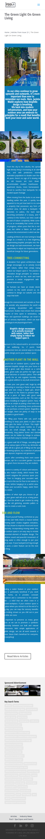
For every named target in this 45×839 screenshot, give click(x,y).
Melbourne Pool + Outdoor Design (17, 733)
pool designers (11, 787)
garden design (10, 717)
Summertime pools (18, 798)
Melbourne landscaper (13, 725)
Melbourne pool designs (14, 760)
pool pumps (10, 794)
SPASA (8, 798)
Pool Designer (31, 783)
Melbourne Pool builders (14, 748)
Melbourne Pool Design (13, 752)
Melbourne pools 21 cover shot (16, 767)
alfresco (8, 706)
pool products (25, 791)
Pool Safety (26, 794)
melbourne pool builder (14, 744)
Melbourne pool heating (14, 764)
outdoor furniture (12, 775)
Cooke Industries (11, 713)
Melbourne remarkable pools (16, 771)
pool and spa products (13, 779)
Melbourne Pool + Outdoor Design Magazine (21, 736)
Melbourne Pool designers (15, 756)
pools (18, 794)
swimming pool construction (15, 802)
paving (34, 775)
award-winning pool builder (22, 706)
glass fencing (22, 717)
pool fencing (22, 787)
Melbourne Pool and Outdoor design (18, 740)
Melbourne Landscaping (14, 729)
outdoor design (33, 771)
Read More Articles (17, 656)
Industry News (26, 816)
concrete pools (32, 709)
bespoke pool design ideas (15, 709)
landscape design (12, 721)
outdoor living (25, 775)
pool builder (28, 779)
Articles (14, 816)
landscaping (24, 721)
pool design (20, 783)
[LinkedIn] (20, 825)
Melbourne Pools (30, 764)
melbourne (34, 721)
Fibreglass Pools (25, 713)
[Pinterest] (26, 825)
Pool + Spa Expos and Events (21, 819)
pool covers (10, 783)
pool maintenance (12, 791)
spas (34, 794)
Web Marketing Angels (27, 830)
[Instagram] (32, 825)
